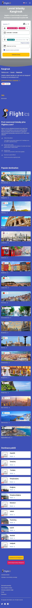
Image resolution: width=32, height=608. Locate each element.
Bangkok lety (4, 377)
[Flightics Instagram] (5, 604)
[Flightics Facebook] (8, 604)
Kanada (12, 72)
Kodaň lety (3, 272)
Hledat (11, 456)
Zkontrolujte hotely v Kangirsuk (9, 80)
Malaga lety (4, 197)
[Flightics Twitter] (2, 604)
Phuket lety (4, 392)
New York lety (4, 407)
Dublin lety (3, 257)
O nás (2, 592)
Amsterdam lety (5, 317)
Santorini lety (4, 422)
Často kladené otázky (6, 587)
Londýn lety (4, 242)
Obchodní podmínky (6, 585)
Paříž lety (3, 212)
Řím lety (3, 227)
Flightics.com (5, 72)
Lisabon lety (4, 287)
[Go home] (6, 571)
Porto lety (3, 302)
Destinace (3, 594)
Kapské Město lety (5, 437)
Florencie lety (4, 362)
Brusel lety (4, 332)
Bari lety (3, 347)
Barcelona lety (4, 182)
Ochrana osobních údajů (7, 590)
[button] (29, 3)
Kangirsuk (19, 72)
